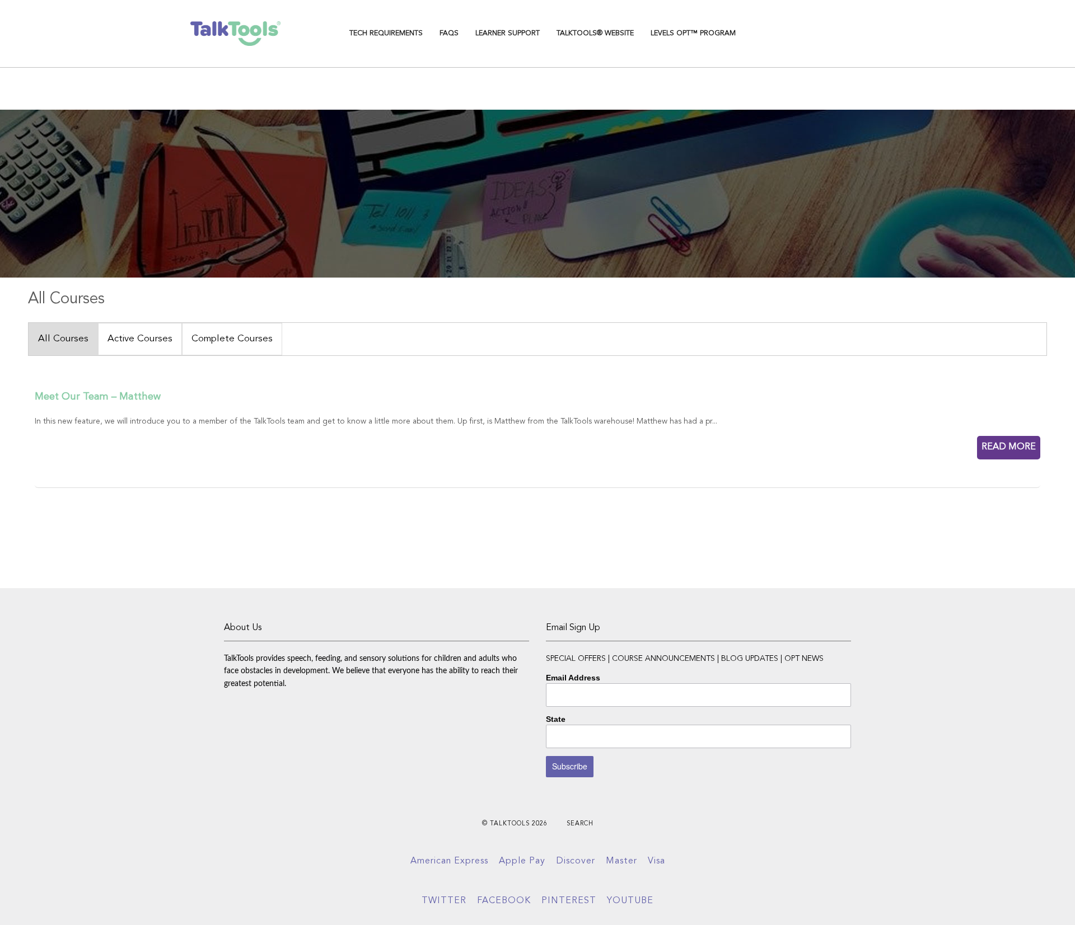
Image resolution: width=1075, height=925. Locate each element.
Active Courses (140, 339)
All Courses (63, 339)
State (555, 719)
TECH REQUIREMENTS (386, 33)
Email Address (573, 677)
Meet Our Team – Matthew (98, 397)
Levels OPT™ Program (693, 33)
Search (580, 824)
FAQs (449, 33)
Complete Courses (232, 339)
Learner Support (507, 33)
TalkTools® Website (595, 33)
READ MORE (1008, 447)
